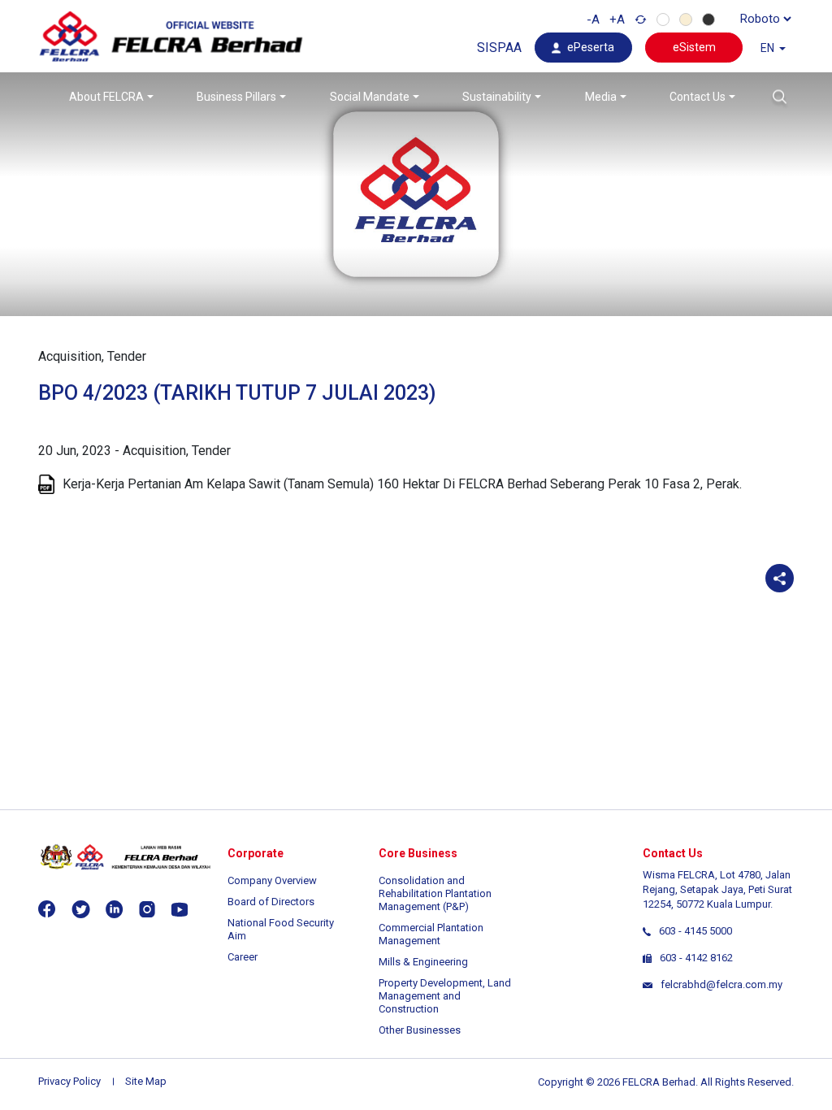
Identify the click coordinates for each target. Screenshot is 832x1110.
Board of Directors (271, 901)
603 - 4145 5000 (695, 931)
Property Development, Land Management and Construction (445, 996)
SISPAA (499, 47)
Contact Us (698, 96)
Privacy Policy (69, 1081)
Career (243, 957)
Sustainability (496, 96)
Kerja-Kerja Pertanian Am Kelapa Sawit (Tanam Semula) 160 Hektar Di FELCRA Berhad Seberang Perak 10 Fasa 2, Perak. (402, 484)
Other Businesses (420, 1030)
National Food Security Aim (281, 929)
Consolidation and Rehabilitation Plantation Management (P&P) (435, 893)
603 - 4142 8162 (696, 958)
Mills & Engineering (423, 962)
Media (601, 96)
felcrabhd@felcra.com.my (721, 984)
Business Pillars (236, 96)
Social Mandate (370, 96)
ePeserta (590, 47)
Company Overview (272, 880)
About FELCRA (106, 96)
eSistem (694, 47)
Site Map (146, 1081)
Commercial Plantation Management (431, 934)
